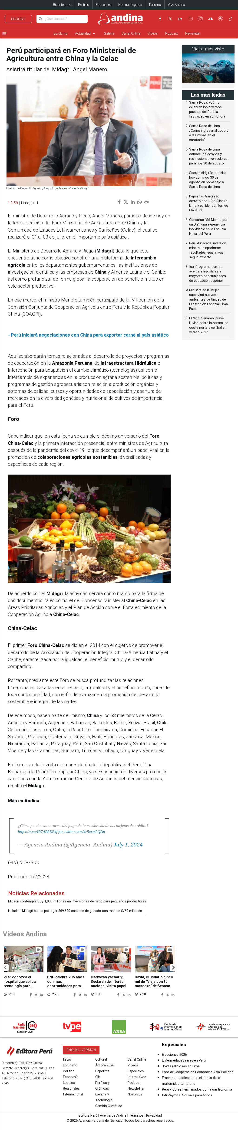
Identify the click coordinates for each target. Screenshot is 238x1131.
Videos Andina (25, 934)
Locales (69, 1083)
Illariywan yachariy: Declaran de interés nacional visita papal (108, 981)
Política (68, 1071)
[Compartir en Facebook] (31, 994)
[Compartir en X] (36, 994)
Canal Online (131, 34)
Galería (109, 34)
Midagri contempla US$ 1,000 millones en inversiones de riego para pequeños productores (77, 901)
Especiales (104, 5)
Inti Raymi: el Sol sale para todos (187, 1095)
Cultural (101, 1060)
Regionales (71, 1089)
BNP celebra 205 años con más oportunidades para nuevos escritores (65, 984)
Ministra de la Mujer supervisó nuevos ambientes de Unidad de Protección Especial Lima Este (208, 299)
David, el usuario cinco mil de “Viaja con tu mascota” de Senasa (154, 981)
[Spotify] (220, 18)
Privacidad (154, 1116)
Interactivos (137, 1077)
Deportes (102, 1071)
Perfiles (83, 5)
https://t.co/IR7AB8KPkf (37, 831)
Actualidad (85, 33)
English (18, 19)
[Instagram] (200, 18)
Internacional (73, 1094)
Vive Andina (176, 5)
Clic (98, 1077)
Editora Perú (88, 1116)
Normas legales (130, 5)
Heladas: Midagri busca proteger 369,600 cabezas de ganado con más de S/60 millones (75, 911)
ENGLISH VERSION (81, 1050)
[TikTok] (230, 18)
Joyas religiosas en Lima (181, 1066)
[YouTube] (190, 18)
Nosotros (135, 1094)
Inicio (67, 1060)
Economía (70, 1077)
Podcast (171, 34)
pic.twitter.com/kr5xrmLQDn (81, 831)
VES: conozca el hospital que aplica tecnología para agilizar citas (19, 984)
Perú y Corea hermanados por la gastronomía (197, 1090)
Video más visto (208, 49)
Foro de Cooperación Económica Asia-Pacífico (198, 1072)
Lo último (61, 34)
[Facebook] (160, 18)
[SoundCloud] (210, 18)
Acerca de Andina (113, 1116)
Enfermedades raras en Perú (184, 1060)
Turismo (155, 5)
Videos (153, 34)
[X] (170, 18)
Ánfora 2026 (104, 1065)
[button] (5, 967)
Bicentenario (62, 5)
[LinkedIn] (180, 18)
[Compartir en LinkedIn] (41, 994)
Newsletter (193, 34)
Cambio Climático (108, 1106)
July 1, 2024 (128, 844)
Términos (136, 1116)
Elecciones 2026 (174, 1055)
